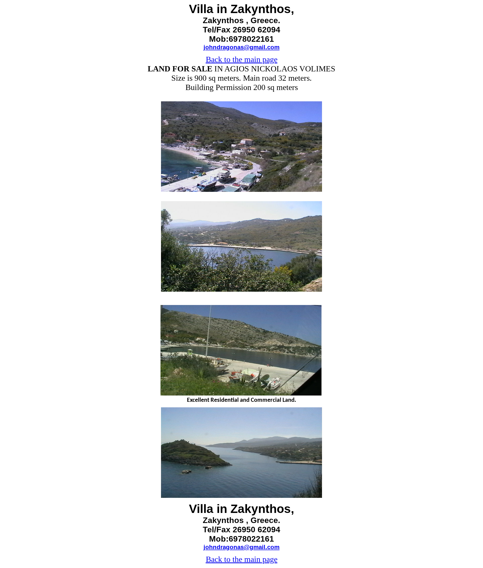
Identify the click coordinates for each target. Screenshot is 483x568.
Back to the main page (241, 59)
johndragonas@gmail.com (241, 47)
